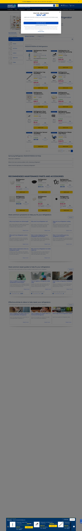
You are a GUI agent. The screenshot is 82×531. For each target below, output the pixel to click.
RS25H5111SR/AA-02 (21, 520)
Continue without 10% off (41, 25)
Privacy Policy (41, 31)
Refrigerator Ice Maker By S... (46, 522)
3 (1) (32, 523)
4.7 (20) (55, 523)
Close (72, 519)
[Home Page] (12, 5)
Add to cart (29, 527)
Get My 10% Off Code (41, 23)
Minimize (65, 519)
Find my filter (55, 1)
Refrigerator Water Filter (21, 522)
